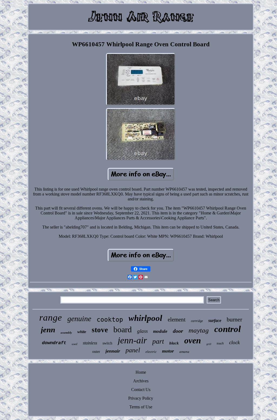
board (122, 329)
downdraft (54, 343)
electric (151, 352)
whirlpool (145, 318)
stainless (90, 343)
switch (107, 343)
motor (168, 351)
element (177, 319)
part (158, 341)
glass (142, 331)
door (178, 331)
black (174, 343)
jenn (48, 329)
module (160, 331)
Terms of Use (140, 407)
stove (100, 330)
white (81, 332)
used (74, 344)
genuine (79, 318)
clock (234, 342)
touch (220, 343)
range (50, 317)
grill (208, 344)
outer (96, 352)
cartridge (197, 321)
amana (184, 352)
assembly (66, 332)
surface (214, 320)
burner (234, 319)
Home (141, 372)
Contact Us (140, 389)
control (227, 329)
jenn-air (132, 340)
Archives (141, 381)
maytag (199, 330)
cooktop (110, 319)
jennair (112, 351)
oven (192, 340)
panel (133, 350)
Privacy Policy (140, 398)
